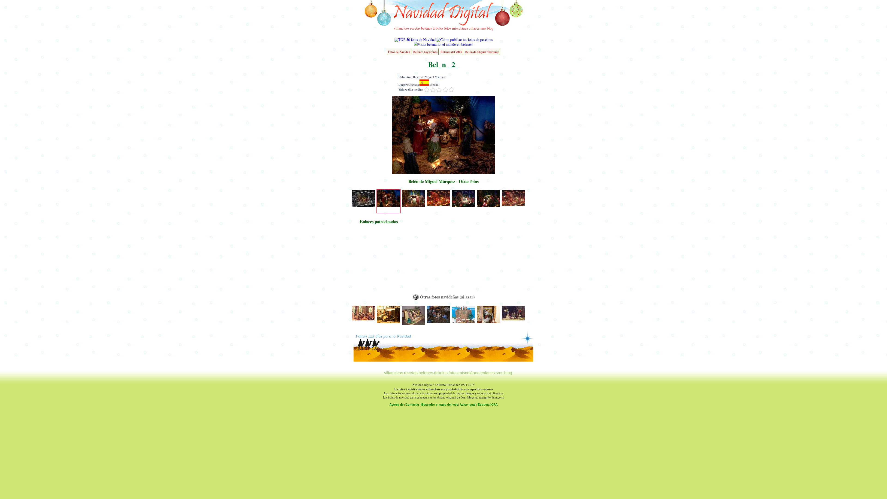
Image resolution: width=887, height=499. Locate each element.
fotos (447, 28)
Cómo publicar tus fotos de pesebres (466, 39)
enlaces (474, 28)
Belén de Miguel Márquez (482, 51)
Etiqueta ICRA (488, 404)
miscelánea (460, 28)
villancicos (401, 28)
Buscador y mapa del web (439, 404)
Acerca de (396, 404)
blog (490, 28)
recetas (415, 28)
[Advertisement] (379, 261)
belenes (426, 28)
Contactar (412, 404)
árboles (438, 28)
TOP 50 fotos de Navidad (417, 39)
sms (483, 28)
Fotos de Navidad (399, 51)
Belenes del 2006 (451, 51)
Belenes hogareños (425, 51)
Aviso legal (468, 404)
